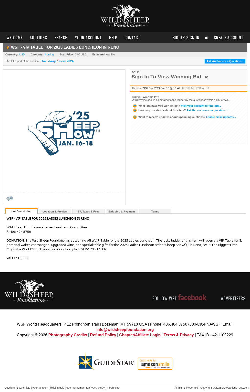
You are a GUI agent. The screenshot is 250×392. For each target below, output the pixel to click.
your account (88, 38)
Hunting (49, 54)
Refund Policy (103, 335)
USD (22, 54)
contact (132, 38)
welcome (14, 38)
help (113, 38)
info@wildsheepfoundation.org (125, 330)
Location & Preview (54, 211)
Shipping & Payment (122, 211)
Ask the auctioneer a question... (182, 110)
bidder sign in (186, 38)
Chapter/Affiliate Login (140, 335)
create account (228, 38)
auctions (38, 38)
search (61, 38)
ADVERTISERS (233, 298)
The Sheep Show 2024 (56, 61)
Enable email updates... (187, 117)
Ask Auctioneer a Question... (225, 61)
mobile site (113, 387)
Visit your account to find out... (179, 105)
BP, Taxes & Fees (88, 211)
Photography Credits (67, 335)
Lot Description (21, 211)
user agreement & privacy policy (85, 387)
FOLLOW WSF (165, 298)
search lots (23, 387)
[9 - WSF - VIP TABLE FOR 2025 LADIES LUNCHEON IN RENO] (9, 203)
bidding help (57, 387)
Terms (155, 211)
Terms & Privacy (179, 335)
